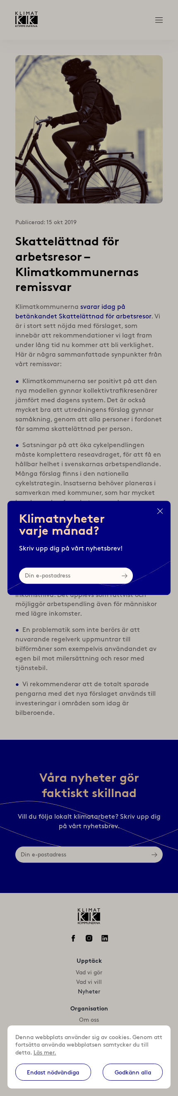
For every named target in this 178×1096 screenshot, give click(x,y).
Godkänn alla (133, 1072)
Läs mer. (45, 1052)
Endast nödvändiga (53, 1072)
